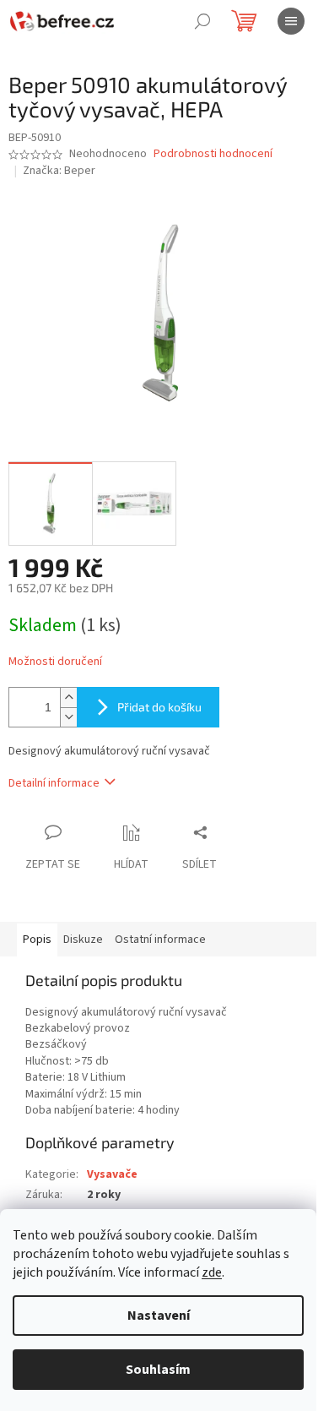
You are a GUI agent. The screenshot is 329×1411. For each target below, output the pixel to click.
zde (212, 1272)
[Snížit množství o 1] (68, 717)
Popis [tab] (37, 939)
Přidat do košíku (159, 707)
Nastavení (158, 1315)
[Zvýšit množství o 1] (68, 697)
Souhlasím (158, 1369)
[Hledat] (202, 21)
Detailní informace (54, 783)
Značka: (59, 170)
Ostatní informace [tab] (160, 939)
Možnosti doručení (55, 662)
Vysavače (112, 1174)
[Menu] (291, 21)
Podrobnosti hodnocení (213, 154)
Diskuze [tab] (83, 939)
